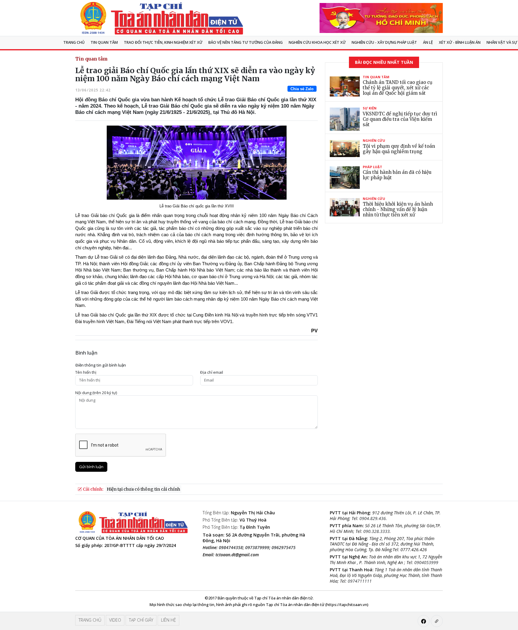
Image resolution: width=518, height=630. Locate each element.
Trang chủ (74, 42)
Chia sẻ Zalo (302, 89)
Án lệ (428, 42)
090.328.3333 (376, 531)
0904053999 (426, 562)
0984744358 (231, 547)
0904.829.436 (372, 518)
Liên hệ (168, 620)
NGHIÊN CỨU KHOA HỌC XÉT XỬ (317, 42)
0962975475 (284, 547)
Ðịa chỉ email (211, 372)
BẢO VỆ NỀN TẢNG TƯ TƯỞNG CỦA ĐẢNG (245, 42)
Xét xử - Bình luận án (460, 42)
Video (115, 620)
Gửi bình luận (91, 466)
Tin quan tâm (104, 42)
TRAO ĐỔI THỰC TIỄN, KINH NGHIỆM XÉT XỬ (163, 42)
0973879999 (257, 547)
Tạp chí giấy (141, 620)
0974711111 (360, 581)
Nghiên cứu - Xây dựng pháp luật (384, 42)
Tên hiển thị (85, 372)
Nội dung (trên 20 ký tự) (96, 392)
